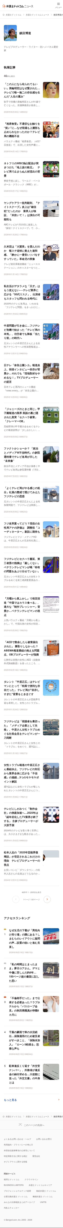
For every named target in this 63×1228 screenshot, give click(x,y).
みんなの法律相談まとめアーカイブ (19, 1202)
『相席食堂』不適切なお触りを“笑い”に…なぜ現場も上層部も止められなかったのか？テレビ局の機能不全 (22, 130)
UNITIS (43, 1202)
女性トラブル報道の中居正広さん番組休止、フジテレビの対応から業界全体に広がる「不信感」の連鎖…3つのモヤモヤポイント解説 (22, 773)
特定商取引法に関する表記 (15, 1156)
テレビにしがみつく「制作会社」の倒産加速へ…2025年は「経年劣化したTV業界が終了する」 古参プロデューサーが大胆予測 (21, 817)
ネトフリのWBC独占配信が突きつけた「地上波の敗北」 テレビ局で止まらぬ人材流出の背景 (22, 169)
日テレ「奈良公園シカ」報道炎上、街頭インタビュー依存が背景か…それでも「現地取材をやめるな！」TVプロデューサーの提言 (22, 373)
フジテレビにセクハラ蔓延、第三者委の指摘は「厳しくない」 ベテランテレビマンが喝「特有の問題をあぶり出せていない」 (22, 565)
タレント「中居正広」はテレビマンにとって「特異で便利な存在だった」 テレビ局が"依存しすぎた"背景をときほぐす (22, 688)
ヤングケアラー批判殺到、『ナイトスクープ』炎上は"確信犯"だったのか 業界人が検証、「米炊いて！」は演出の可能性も (22, 211)
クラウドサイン (31, 1179)
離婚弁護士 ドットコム (43, 1196)
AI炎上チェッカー (11, 1207)
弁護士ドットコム (13, 14)
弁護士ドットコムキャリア (40, 1185)
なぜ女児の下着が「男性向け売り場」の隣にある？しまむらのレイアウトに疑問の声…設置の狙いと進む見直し (24, 938)
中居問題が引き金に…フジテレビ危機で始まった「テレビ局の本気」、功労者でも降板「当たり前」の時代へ (22, 332)
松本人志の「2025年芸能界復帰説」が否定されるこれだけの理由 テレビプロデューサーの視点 (22, 858)
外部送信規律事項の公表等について (19, 1150)
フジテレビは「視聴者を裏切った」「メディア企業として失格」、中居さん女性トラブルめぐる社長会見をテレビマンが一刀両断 (22, 729)
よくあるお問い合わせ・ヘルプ (17, 1139)
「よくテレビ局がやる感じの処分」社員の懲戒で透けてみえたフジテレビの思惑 (22, 492)
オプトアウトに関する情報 (15, 1161)
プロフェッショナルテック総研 (17, 1190)
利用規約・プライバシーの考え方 (18, 1144)
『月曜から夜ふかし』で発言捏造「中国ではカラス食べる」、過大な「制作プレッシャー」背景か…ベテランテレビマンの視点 (22, 607)
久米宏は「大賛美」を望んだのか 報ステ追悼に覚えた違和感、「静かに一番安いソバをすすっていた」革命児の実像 (22, 253)
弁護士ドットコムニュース (37, 14)
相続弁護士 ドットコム (46, 1190)
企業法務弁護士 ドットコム (16, 1196)
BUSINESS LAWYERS (14, 1185)
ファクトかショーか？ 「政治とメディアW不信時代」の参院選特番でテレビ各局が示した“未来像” (22, 454)
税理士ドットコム (11, 1179)
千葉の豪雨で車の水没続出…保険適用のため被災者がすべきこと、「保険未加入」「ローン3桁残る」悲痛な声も (24, 1040)
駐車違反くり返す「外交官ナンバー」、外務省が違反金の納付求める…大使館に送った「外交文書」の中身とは (24, 1074)
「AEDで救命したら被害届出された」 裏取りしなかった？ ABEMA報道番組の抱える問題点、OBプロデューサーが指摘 (21, 648)
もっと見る (10, 1100)
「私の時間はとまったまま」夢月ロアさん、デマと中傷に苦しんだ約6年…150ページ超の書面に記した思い (24, 972)
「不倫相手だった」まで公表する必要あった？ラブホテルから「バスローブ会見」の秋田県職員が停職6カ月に (24, 1006)
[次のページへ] (47, 899)
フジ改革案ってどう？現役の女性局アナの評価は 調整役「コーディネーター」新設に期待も (22, 527)
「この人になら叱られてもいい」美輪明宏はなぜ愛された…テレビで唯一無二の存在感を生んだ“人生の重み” (22, 90)
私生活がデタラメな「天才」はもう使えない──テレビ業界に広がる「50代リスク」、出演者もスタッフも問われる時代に (22, 292)
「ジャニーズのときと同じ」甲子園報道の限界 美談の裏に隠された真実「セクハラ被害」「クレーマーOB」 (22, 415)
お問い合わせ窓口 (44, 1139)
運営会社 (36, 1156)
